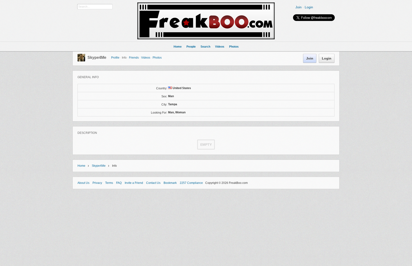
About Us (83, 183)
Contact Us (153, 183)
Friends (134, 57)
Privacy (97, 183)
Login (309, 7)
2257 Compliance (191, 183)
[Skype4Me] (81, 60)
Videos (145, 57)
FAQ (119, 183)
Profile (115, 57)
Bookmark (170, 183)
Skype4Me (97, 57)
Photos (157, 57)
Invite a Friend (134, 183)
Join (298, 7)
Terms (109, 183)
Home (81, 165)
